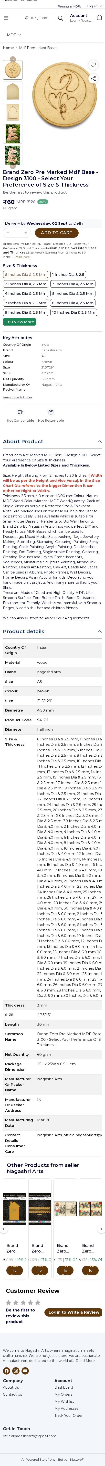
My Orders (63, 1394)
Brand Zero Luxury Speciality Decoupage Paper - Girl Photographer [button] (65, 1248)
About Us (11, 1387)
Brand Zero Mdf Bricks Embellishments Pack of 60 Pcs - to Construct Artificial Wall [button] (40, 1248)
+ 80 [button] (19, 321)
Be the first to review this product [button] (35, 192)
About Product (23, 441)
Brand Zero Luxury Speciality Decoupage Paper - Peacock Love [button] (90, 1248)
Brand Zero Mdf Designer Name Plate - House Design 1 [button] (14, 1248)
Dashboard (63, 1387)
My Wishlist (64, 1401)
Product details (23, 631)
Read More (85, 1361)
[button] (94, 6)
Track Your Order (68, 1415)
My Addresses (66, 1408)
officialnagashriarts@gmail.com (29, 1436)
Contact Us (12, 1394)
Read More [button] (22, 257)
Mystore (77, 1459)
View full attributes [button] (17, 397)
